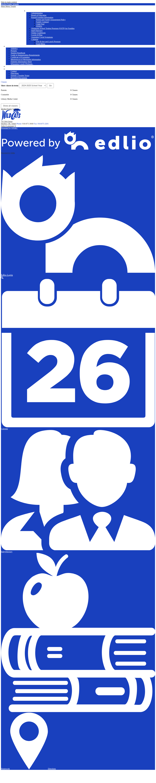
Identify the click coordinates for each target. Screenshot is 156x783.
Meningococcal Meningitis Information (26, 59)
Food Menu (40, 44)
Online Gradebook (38, 33)
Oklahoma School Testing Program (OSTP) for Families (52, 28)
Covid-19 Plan (36, 35)
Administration (37, 13)
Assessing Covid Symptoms (42, 37)
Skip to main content (9, 2)
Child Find (40, 24)
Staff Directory (37, 31)
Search (2, 278)
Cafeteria (34, 39)
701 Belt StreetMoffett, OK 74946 (8, 122)
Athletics (14, 49)
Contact (14, 71)
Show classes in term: (10, 86)
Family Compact (42, 22)
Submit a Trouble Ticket (20, 76)
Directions (15, 73)
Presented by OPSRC (9, 128)
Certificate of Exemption (20, 57)
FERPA (39, 26)
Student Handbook (18, 53)
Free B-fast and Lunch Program (48, 42)
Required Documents (19, 78)
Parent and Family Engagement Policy (51, 20)
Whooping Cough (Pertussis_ (22, 64)
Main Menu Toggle (8, 6)
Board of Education (38, 15)
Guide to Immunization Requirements (25, 55)
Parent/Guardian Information (42, 17)
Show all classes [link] (10, 106)
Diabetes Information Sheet (21, 62)
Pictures (14, 51)
